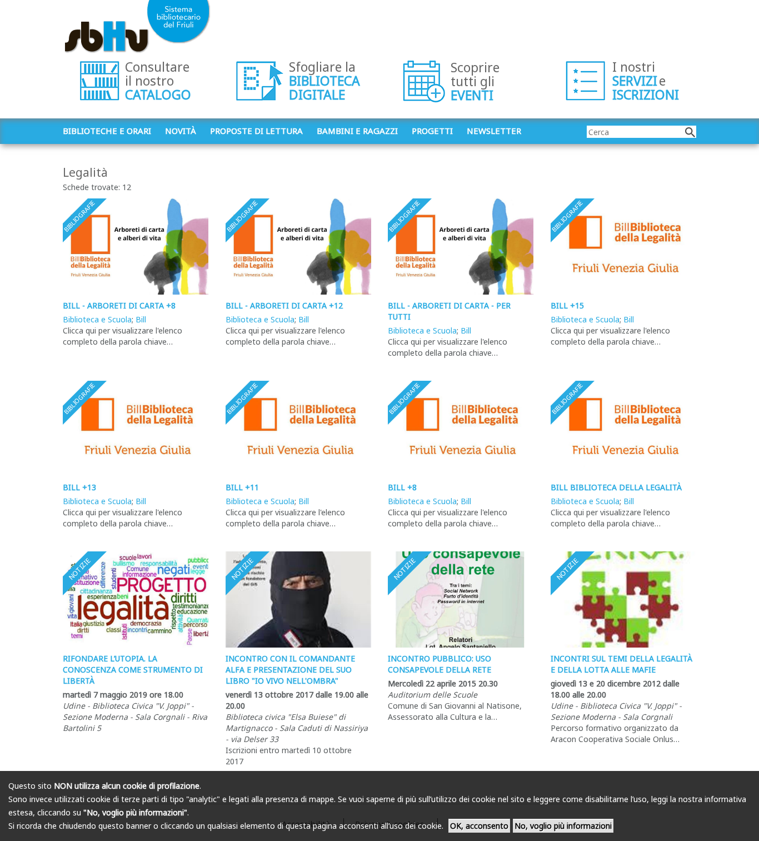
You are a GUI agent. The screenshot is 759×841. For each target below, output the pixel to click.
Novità (180, 130)
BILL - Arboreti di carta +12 (284, 305)
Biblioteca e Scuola (97, 319)
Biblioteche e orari (107, 130)
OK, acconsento (479, 825)
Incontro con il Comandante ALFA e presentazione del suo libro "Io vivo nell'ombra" (290, 669)
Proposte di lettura (256, 130)
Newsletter (494, 130)
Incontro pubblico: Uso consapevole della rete (439, 664)
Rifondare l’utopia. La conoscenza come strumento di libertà (133, 669)
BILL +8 (402, 487)
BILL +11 (242, 487)
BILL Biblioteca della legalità (616, 487)
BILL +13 (79, 487)
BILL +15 (567, 305)
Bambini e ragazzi (357, 130)
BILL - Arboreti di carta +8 (119, 305)
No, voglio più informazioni (563, 825)
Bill (141, 319)
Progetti (432, 130)
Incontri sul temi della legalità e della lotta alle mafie (621, 664)
